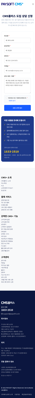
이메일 (6, 66)
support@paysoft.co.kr (11, 314)
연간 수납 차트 (5, 243)
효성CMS (3, 190)
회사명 (6, 36)
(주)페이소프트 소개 (7, 394)
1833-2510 (11, 151)
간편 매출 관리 (5, 251)
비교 (2, 186)
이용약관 (17, 394)
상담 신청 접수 (17, 108)
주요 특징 (4, 183)
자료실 (3, 263)
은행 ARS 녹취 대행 (6, 210)
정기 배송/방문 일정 (7, 229)
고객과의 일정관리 (6, 227)
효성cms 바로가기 (6, 375)
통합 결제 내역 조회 (6, 248)
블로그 (3, 270)
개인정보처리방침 (27, 394)
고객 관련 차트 (5, 222)
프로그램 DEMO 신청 (7, 282)
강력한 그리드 (5, 234)
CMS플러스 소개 (5, 181)
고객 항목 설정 (5, 219)
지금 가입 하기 (5, 275)
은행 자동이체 (5, 200)
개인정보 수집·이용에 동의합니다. (18, 98)
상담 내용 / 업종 (9, 76)
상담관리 (3, 224)
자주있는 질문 (5, 265)
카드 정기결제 (5, 202)
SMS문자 (3, 232)
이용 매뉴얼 (4, 268)
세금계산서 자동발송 (7, 239)
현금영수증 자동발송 (7, 241)
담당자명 (7, 46)
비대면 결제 (4, 205)
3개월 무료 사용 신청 (7, 280)
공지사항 (3, 260)
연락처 (6, 56)
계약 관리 (4, 236)
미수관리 (3, 246)
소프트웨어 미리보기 (7, 188)
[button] (33, 4)
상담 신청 (4, 277)
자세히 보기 (12, 101)
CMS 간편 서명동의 (6, 207)
